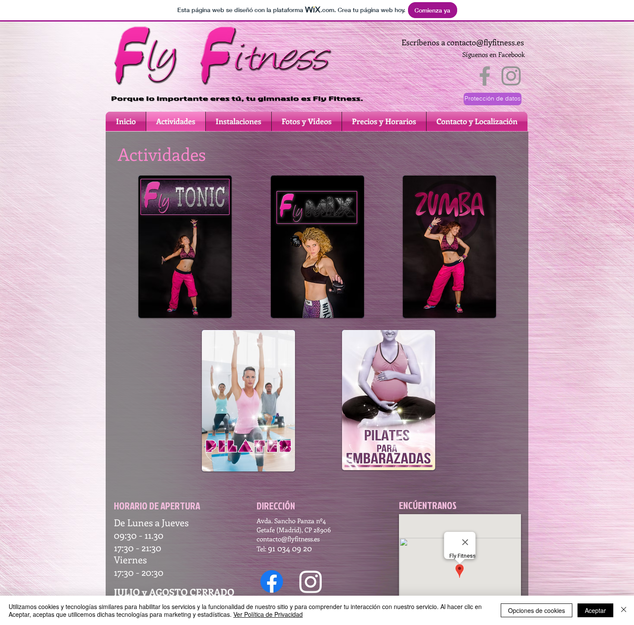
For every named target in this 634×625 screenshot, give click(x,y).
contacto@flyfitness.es (485, 42)
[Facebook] (272, 581)
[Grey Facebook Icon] (485, 76)
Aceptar (595, 610)
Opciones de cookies (536, 610)
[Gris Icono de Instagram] (511, 76)
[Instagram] (310, 582)
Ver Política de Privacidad (268, 614)
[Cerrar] (623, 610)
